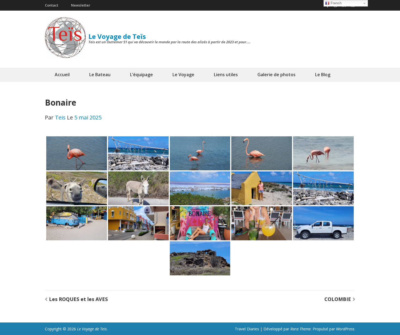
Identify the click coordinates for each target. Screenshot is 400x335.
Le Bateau (99, 75)
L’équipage (141, 75)
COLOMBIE (337, 299)
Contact (51, 5)
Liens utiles (226, 75)
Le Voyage (183, 75)
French (335, 3)
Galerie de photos (276, 75)
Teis (60, 117)
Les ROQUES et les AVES (78, 299)
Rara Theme (300, 328)
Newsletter (80, 5)
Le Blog (322, 75)
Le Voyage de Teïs (117, 36)
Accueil (62, 75)
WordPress (345, 328)
